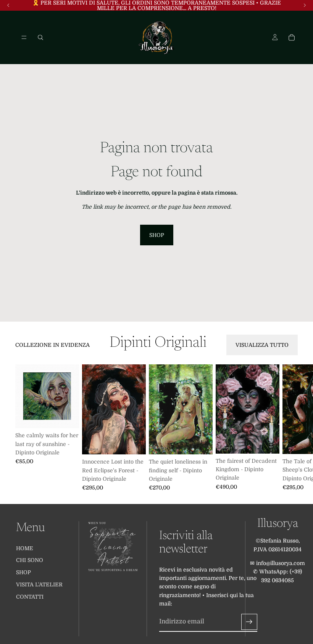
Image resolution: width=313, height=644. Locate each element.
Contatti (30, 597)
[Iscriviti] (249, 621)
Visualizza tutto (262, 345)
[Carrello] (291, 37)
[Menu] (24, 37)
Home (24, 548)
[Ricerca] (40, 37)
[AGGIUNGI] (67, 416)
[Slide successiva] (289, 427)
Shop (156, 235)
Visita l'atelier (39, 584)
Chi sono (29, 560)
